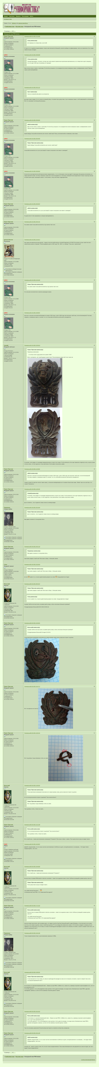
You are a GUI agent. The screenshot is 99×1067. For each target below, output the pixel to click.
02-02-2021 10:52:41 (35, 733)
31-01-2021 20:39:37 (35, 203)
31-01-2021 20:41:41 (35, 221)
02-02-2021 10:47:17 (35, 686)
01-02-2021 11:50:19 (35, 489)
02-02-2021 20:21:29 (35, 1033)
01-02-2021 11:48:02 (35, 469)
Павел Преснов (8, 36)
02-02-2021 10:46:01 (35, 623)
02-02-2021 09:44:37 (35, 583)
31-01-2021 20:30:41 (35, 120)
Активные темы (8, 19)
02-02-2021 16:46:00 (35, 866)
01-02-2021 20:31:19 (35, 546)
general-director (8, 239)
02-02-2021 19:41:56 (35, 933)
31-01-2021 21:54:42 (35, 280)
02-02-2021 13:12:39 (35, 824)
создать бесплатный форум (88, 1059)
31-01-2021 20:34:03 (35, 138)
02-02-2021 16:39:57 (35, 844)
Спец (5, 564)
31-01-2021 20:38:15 (35, 171)
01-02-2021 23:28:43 (35, 564)
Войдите (14, 23)
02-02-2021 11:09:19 (35, 785)
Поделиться (27, 36)
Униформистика (9, 26)
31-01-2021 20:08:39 (35, 54)
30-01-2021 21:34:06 (35, 36)
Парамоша (7, 507)
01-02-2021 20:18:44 (35, 507)
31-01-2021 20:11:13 (35, 87)
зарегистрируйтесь (23, 23)
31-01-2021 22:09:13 (35, 345)
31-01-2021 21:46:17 (35, 239)
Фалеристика (19, 26)
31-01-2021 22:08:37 (35, 312)
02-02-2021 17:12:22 (35, 905)
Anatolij (6, 345)
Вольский (7, 584)
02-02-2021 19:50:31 (35, 972)
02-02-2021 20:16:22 (35, 1011)
